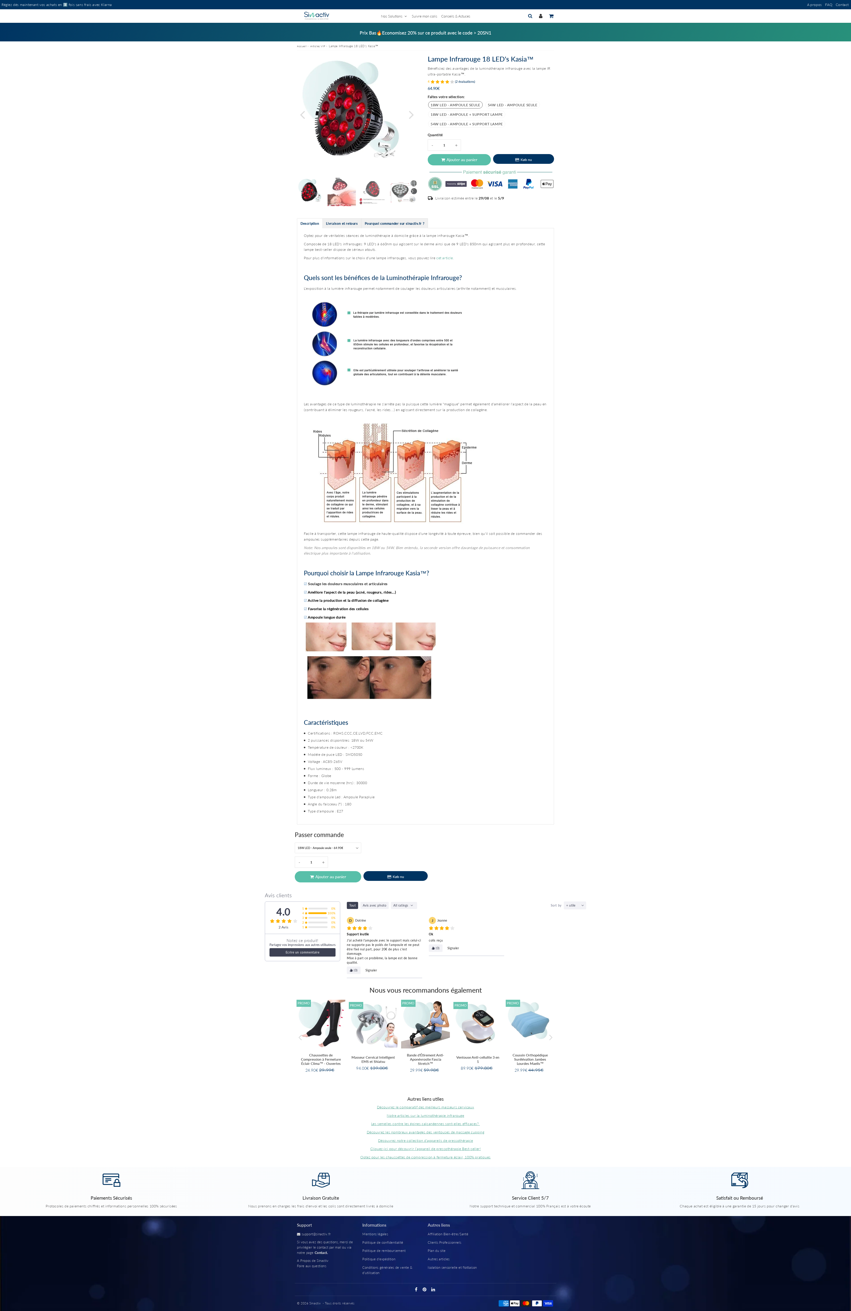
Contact (842, 4)
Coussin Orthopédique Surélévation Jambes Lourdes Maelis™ (530, 1059)
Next (411, 114)
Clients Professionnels (444, 1242)
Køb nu (526, 159)
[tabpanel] (311, 192)
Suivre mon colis (424, 16)
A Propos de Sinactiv (313, 1261)
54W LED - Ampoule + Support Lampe (467, 124)
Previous (302, 114)
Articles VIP (317, 46)
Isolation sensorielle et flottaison (452, 1267)
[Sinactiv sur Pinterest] (425, 1290)
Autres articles (439, 1259)
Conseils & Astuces (455, 16)
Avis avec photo (374, 905)
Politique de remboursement (384, 1251)
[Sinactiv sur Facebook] (416, 1290)
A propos (814, 4)
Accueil (301, 46)
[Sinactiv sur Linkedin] (433, 1290)
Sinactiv (315, 1303)
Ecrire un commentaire (303, 952)
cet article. (445, 258)
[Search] (530, 16)
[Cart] (551, 16)
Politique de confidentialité (382, 1242)
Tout (352, 905)
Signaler (371, 970)
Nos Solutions (391, 16)
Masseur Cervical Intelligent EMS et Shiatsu (373, 1059)
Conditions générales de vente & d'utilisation (387, 1270)
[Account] (541, 16)
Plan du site (436, 1251)
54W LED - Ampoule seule (512, 105)
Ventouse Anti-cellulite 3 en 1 (477, 1059)
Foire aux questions (311, 1266)
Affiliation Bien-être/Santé (448, 1234)
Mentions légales (375, 1234)
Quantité (435, 135)
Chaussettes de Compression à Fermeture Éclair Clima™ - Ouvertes (321, 1059)
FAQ (828, 4)
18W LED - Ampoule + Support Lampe (467, 114)
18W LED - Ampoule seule (455, 105)
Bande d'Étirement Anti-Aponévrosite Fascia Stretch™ (425, 1059)
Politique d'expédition (378, 1259)
